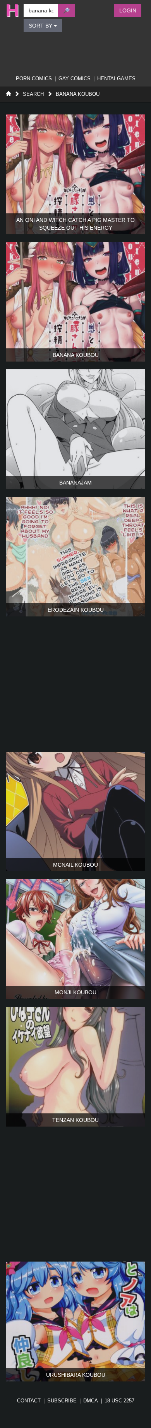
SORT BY (41, 26)
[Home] (8, 94)
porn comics (34, 78)
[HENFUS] (11, 10)
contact (29, 1401)
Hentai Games (116, 78)
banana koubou (78, 94)
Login (127, 10)
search (33, 94)
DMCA (90, 1401)
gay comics (74, 78)
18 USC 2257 (119, 1401)
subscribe (62, 1401)
